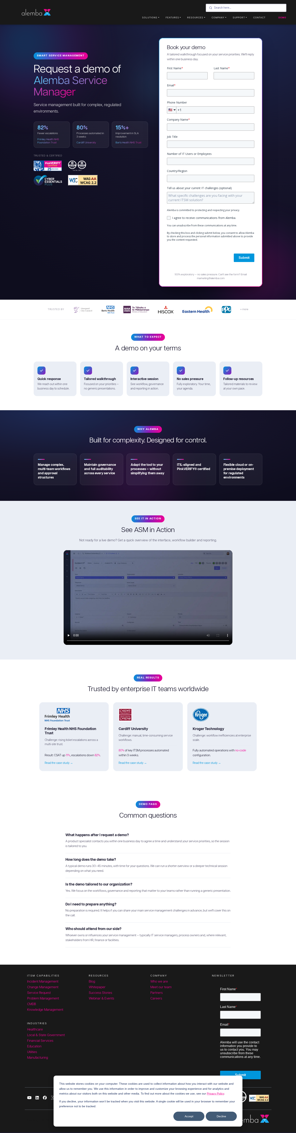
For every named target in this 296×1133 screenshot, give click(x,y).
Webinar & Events (101, 998)
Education (34, 1046)
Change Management (42, 987)
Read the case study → (59, 763)
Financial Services (40, 1041)
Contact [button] (259, 18)
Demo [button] (282, 18)
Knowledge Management (45, 1010)
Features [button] (172, 18)
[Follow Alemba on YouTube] (29, 1098)
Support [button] (239, 18)
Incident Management (42, 981)
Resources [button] (195, 18)
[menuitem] (147, 17)
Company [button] (218, 18)
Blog (92, 981)
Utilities (32, 1052)
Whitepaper (97, 987)
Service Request (39, 993)
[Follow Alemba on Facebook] (45, 1098)
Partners (156, 993)
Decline (221, 1116)
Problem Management (43, 998)
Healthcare (35, 1029)
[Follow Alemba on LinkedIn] (37, 1098)
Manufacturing (37, 1057)
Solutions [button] (149, 18)
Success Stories (100, 993)
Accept (189, 1116)
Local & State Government (46, 1035)
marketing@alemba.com (211, 278)
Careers (156, 998)
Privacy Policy (215, 1093)
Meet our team (161, 987)
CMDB (31, 1004)
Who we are (159, 981)
